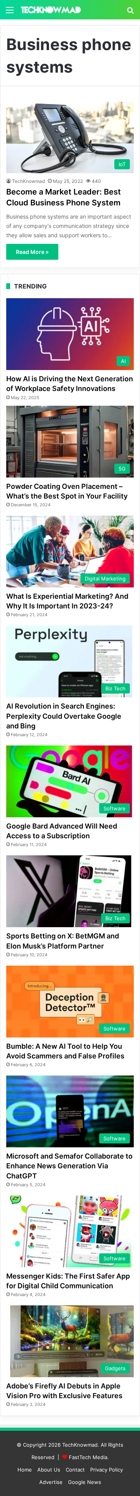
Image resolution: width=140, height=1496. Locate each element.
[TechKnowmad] (50, 9)
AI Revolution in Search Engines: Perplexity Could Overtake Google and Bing (63, 716)
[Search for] (130, 12)
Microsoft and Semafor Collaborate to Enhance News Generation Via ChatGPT (69, 1166)
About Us (48, 1469)
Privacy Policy (106, 1469)
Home (25, 1469)
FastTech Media (88, 1457)
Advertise (51, 1482)
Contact (75, 1469)
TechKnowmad (28, 181)
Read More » (32, 251)
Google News (84, 1482)
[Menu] (10, 12)
